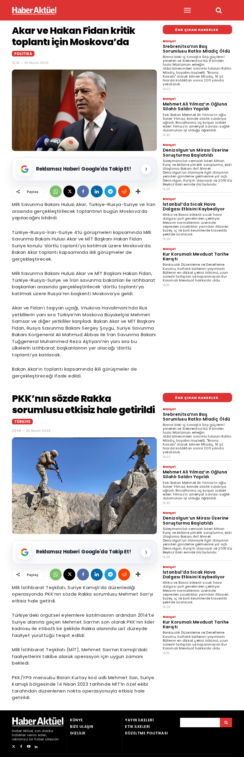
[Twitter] (13, 747)
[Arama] (226, 722)
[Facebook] (83, 191)
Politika (23, 53)
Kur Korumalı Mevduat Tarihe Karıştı (196, 256)
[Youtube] (28, 747)
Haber (17, 730)
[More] (138, 191)
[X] (69, 191)
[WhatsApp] (56, 191)
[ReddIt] (124, 191)
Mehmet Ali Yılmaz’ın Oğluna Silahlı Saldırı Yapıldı (195, 106)
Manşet (169, 41)
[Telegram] (110, 191)
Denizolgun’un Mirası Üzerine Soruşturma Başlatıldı (196, 152)
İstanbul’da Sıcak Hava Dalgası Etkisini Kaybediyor (194, 206)
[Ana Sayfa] (34, 10)
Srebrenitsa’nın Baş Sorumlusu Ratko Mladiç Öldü (196, 48)
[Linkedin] (97, 191)
